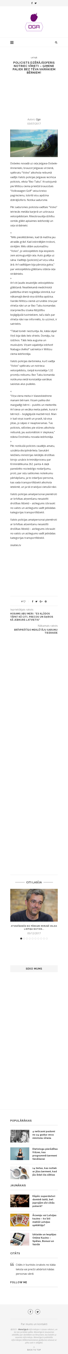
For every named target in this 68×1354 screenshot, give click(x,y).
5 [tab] (33, 939)
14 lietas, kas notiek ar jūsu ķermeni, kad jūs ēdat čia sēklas (44, 1171)
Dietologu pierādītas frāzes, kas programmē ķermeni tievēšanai (45, 1154)
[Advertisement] (31, 96)
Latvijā (34, 58)
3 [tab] (27, 939)
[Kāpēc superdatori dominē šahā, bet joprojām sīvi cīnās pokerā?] (19, 1201)
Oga (38, 119)
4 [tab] (30, 939)
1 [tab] (21, 939)
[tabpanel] (34, 912)
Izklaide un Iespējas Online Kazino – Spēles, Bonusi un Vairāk (44, 1239)
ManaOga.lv (23, 1329)
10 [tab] (47, 939)
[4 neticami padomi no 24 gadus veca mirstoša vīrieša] (19, 1136)
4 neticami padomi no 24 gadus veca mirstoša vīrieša (43, 1134)
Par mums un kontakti (34, 1324)
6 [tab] (35, 939)
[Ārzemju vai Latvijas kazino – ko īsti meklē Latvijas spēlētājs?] (19, 1220)
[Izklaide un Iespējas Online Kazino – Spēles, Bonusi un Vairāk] (19, 1239)
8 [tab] (41, 939)
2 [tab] (24, 939)
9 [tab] (44, 939)
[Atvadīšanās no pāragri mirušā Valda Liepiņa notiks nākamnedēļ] (34, 905)
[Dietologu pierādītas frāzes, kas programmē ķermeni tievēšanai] (19, 1153)
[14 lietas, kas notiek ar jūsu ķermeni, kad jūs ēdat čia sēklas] (19, 1173)
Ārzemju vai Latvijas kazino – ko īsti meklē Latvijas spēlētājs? (44, 1220)
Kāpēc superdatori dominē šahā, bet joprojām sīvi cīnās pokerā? (43, 1201)
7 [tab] (38, 939)
